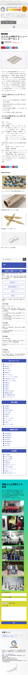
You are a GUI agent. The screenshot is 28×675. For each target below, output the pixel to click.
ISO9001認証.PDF (6, 636)
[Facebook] (8, 4)
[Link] (18, 4)
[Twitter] (11, 4)
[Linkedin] (15, 4)
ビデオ (15, 635)
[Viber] (20, 4)
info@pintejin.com (10, 654)
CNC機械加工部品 (4, 33)
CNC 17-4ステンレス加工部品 (8, 247)
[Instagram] (16, 4)
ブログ (11, 635)
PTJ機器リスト (5, 635)
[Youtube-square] (9, 4)
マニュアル (20, 635)
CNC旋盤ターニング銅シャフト (8, 228)
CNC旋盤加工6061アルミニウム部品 (10, 210)
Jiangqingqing (8, 42)
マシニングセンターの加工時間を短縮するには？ (13, 191)
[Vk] (13, 4)
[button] (8, 22)
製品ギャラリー (14, 636)
